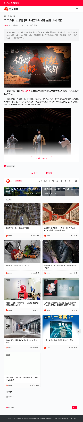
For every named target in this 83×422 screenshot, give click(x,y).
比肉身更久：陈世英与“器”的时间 (17, 228)
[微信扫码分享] (53, 181)
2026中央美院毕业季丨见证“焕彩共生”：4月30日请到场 (22, 379)
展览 (46, 205)
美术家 (46, 243)
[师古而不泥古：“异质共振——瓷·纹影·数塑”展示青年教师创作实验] (22, 289)
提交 (74, 407)
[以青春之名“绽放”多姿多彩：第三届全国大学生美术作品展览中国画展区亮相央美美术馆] (61, 289)
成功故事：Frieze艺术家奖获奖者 (18, 265)
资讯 (35, 25)
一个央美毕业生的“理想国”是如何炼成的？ (59, 340)
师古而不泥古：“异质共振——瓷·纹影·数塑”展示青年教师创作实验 (22, 304)
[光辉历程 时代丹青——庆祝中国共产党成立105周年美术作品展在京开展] (61, 214)
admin (6, 25)
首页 (5, 16)
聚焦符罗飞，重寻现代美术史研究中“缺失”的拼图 (22, 341)
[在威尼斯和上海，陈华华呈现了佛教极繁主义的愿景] (61, 251)
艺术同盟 (73, 418)
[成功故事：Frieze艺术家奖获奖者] (22, 251)
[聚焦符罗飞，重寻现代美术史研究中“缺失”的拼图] (22, 326)
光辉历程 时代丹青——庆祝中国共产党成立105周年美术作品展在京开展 (59, 229)
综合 (31, 25)
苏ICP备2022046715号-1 (54, 418)
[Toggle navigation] (77, 9)
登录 (7, 407)
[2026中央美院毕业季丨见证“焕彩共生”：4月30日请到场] (22, 363)
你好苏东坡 (26, 91)
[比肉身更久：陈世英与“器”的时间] (22, 214)
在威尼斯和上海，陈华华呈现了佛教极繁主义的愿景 (60, 266)
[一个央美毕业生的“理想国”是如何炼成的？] (61, 326)
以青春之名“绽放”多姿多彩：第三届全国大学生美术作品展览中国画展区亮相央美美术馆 (60, 304)
